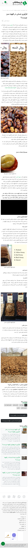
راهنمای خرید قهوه (17, 10)
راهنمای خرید (23, 10)
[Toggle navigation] (2, 3)
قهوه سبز (21, 405)
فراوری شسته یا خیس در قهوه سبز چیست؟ (11, 420)
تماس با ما (22, 524)
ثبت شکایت (21, 520)
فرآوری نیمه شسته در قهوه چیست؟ (18, 415)
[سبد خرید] (6, 3)
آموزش (22, 526)
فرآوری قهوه (15, 405)
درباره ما (22, 517)
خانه (26, 10)
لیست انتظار (21, 522)
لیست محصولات (20, 530)
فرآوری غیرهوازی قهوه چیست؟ (11, 445)
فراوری (11, 25)
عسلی (18, 408)
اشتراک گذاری (6, 21)
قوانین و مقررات (21, 518)
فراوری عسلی (24, 408)
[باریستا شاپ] (20, 3)
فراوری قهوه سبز (8, 405)
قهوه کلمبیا (18, 177)
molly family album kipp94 (10, 88)
